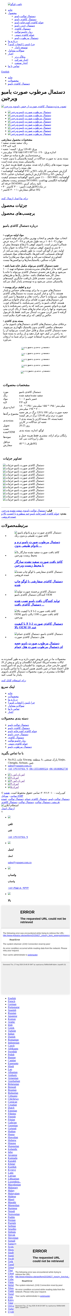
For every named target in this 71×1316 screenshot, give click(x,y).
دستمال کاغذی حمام (36, 799)
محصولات (13, 80)
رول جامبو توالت (24, 31)
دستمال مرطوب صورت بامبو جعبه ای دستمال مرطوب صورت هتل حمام (39, 645)
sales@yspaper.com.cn (20, 765)
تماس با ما (13, 66)
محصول (12, 13)
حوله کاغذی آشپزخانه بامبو (29, 22)
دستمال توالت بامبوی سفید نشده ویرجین (23, 510)
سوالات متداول (16, 50)
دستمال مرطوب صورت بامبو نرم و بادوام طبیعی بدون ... (37, 543)
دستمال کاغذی (23, 28)
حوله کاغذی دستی (24, 35)
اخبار (10, 53)
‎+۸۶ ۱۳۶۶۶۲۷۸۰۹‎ (18, 768)
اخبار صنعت (21, 63)
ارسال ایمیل (8, 808)
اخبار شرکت (21, 59)
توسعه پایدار (21, 47)
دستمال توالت (16, 799)
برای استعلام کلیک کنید (13, 680)
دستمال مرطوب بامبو (26, 38)
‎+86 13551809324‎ (38, 768)
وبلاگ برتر (20, 56)
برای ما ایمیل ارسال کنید (14, 198)
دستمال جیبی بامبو (25, 25)
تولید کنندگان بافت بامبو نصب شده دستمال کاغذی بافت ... (37, 602)
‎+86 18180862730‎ (58, 768)
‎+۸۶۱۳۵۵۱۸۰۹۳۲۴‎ (18, 888)
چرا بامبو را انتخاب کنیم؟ (21, 44)
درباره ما (13, 41)
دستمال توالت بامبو (25, 16)
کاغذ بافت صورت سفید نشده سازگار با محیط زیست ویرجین (39, 563)
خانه (10, 10)
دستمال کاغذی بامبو (25, 19)
